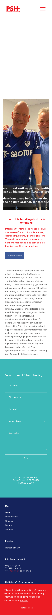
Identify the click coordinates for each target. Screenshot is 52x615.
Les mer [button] (24, 600)
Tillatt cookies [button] (26, 608)
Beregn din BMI (13, 547)
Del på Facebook (14, 255)
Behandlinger (11, 516)
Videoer (9, 529)
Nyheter (9, 525)
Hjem (7, 512)
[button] (43, 9)
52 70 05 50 (34, 480)
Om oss (9, 521)
